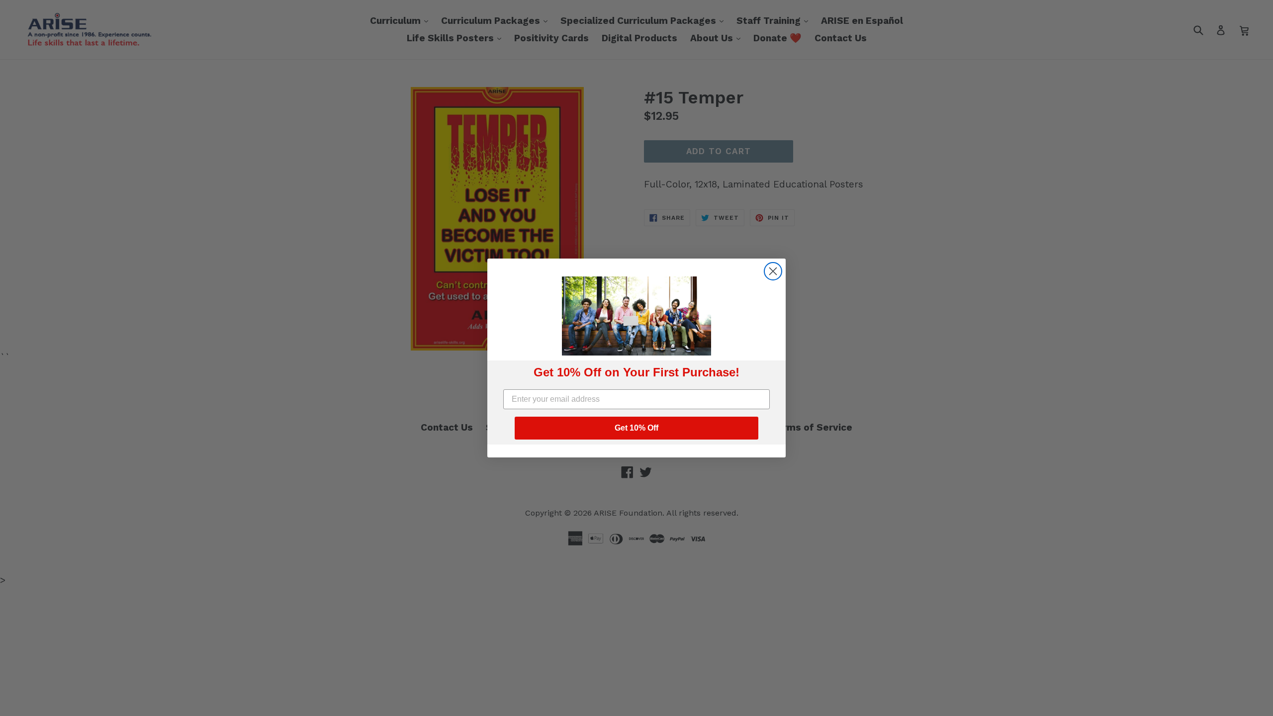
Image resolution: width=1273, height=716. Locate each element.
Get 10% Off (636, 428)
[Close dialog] (773, 271)
